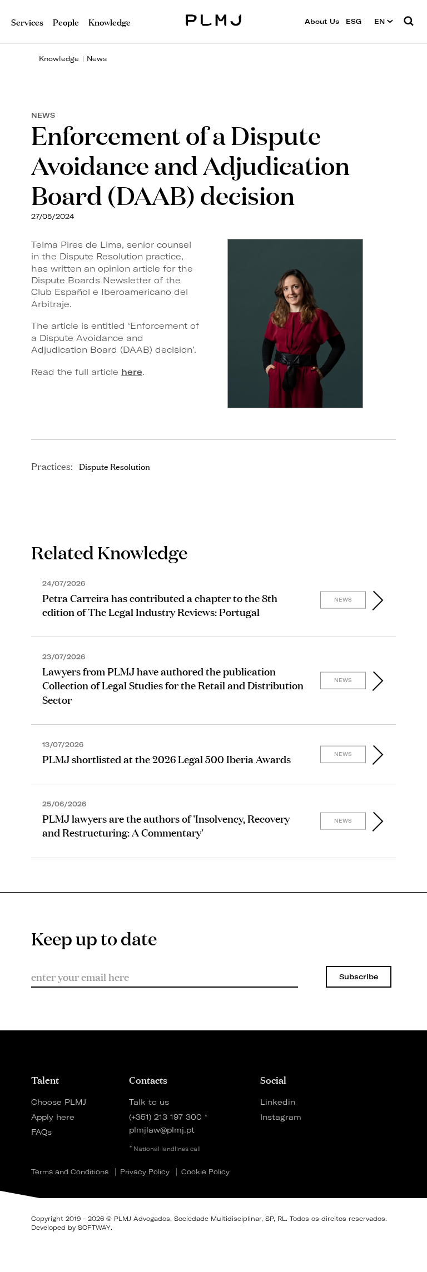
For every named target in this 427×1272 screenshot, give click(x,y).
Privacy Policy (145, 1172)
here (131, 372)
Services (27, 21)
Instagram (279, 1116)
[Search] (408, 21)
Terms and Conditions (69, 1172)
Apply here (53, 1116)
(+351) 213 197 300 (165, 1116)
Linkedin (277, 1101)
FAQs (41, 1131)
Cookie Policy (205, 1172)
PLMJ (213, 18)
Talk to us (149, 1101)
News (97, 58)
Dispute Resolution (114, 466)
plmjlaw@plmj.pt (162, 1129)
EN (380, 21)
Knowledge (59, 58)
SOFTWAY (94, 1227)
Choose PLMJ (58, 1101)
